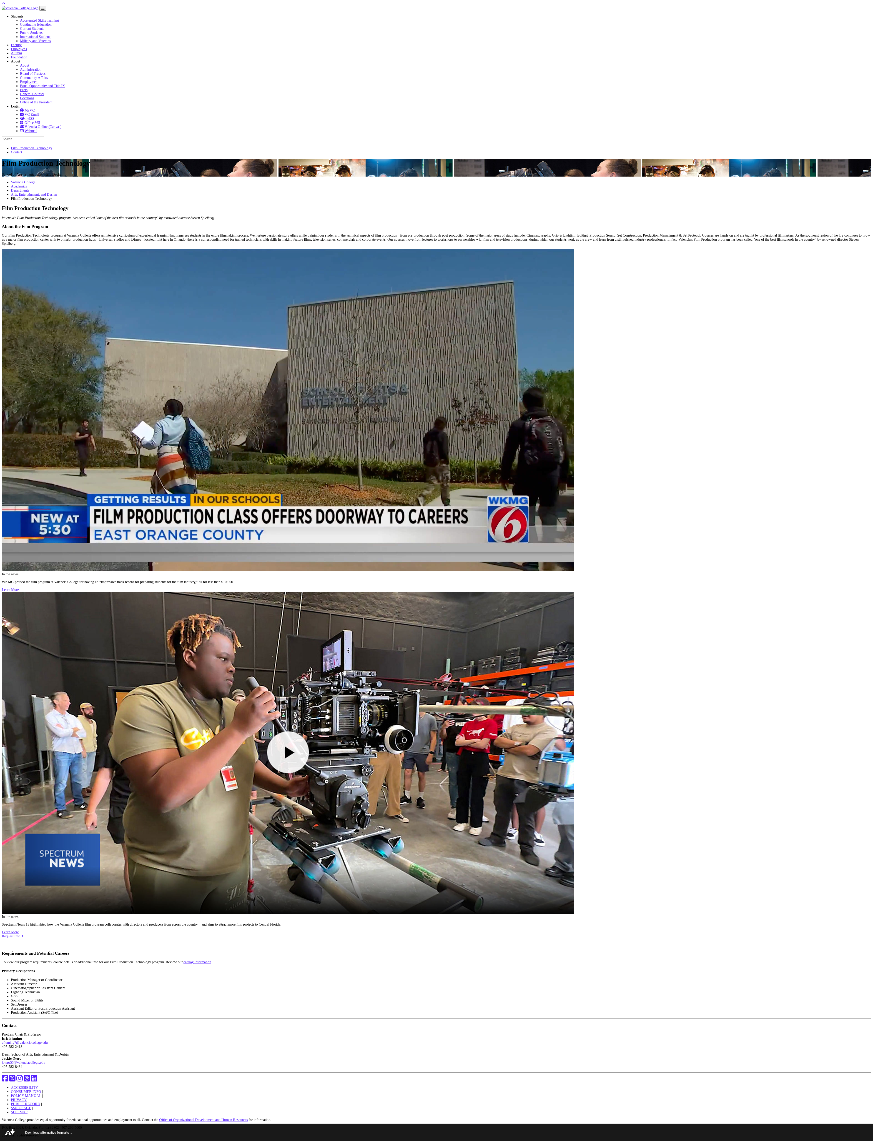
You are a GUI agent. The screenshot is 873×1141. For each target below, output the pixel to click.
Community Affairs (34, 78)
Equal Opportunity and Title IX (42, 86)
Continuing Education (36, 24)
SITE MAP (19, 1112)
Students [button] (17, 16)
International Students (35, 37)
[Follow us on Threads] (27, 1080)
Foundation (19, 57)
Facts (24, 90)
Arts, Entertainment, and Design (34, 194)
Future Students (31, 33)
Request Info (11, 936)
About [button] (15, 61)
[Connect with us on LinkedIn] (34, 1080)
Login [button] (15, 106)
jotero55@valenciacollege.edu (23, 1062)
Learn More (10, 590)
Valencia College (23, 182)
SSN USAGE (21, 1108)
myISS (29, 118)
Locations (27, 98)
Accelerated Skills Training (39, 20)
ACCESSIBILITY (24, 1087)
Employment (29, 82)
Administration (30, 69)
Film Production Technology (31, 148)
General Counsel (32, 94)
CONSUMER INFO (26, 1092)
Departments (20, 190)
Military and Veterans (35, 41)
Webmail (31, 131)
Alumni (16, 53)
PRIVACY (19, 1100)
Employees (19, 49)
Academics (19, 186)
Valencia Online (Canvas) (43, 127)
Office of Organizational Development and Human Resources (203, 1120)
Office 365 (32, 123)
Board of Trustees (32, 73)
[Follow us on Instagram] (19, 1080)
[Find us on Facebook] (5, 1080)
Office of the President (36, 102)
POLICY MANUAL (26, 1096)
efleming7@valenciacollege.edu (25, 1042)
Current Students (32, 28)
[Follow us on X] (12, 1080)
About (24, 65)
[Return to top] (3, 4)
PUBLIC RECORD (25, 1104)
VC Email (32, 114)
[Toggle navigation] (42, 8)
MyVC (30, 110)
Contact (16, 152)
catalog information (197, 962)
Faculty (16, 45)
